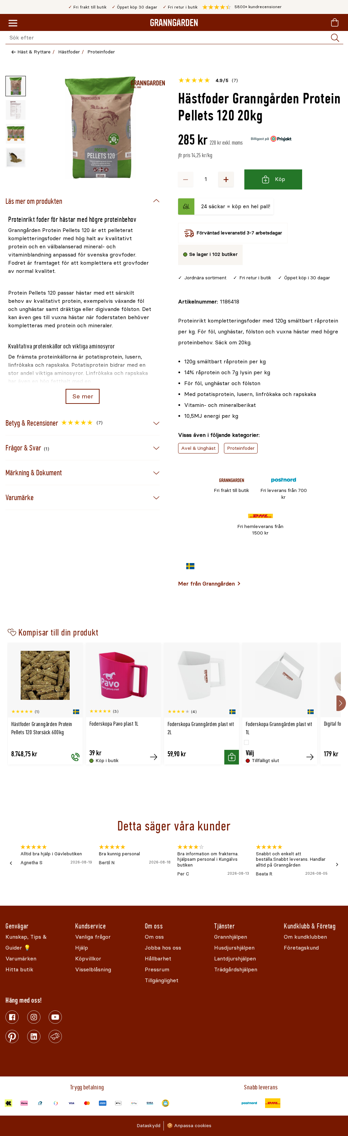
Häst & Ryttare (34, 52)
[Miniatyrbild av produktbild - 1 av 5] (15, 86)
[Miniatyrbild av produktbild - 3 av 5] (15, 134)
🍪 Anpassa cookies (189, 1126)
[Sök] (335, 38)
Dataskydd (148, 1126)
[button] (242, 7)
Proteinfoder (101, 52)
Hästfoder (69, 52)
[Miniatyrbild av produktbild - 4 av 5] (15, 157)
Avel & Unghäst (198, 448)
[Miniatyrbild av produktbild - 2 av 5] (15, 110)
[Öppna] (101, 128)
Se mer (82, 396)
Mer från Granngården (206, 583)
